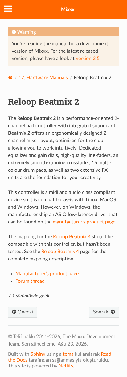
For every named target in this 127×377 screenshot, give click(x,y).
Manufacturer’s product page (47, 273)
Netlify (66, 365)
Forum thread (30, 281)
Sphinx (38, 354)
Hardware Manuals (43, 77)
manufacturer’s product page (84, 221)
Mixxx (67, 9)
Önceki (24, 311)
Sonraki (102, 311)
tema (68, 354)
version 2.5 (88, 58)
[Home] (10, 77)
